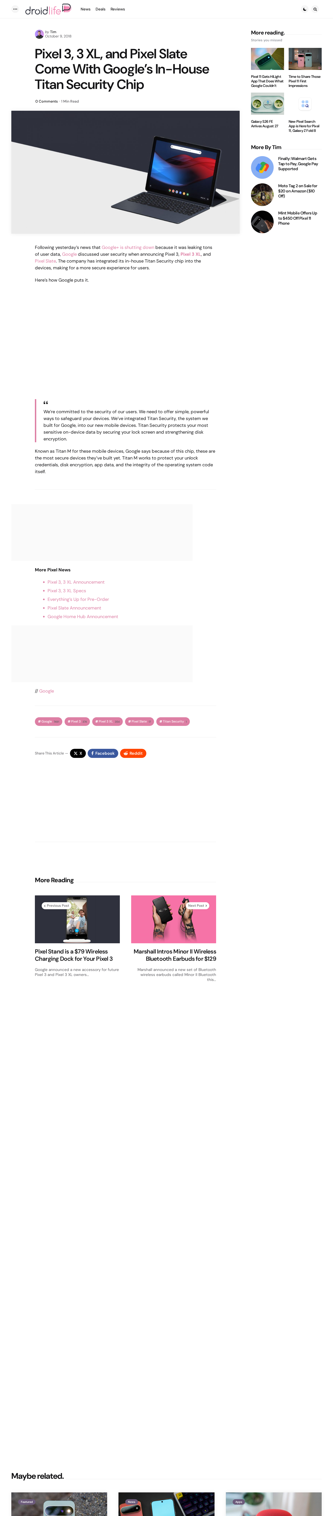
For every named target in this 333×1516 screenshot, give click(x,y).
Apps (238, 1502)
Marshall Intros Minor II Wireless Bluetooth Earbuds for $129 (175, 955)
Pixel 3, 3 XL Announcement (76, 582)
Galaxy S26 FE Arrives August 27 (264, 123)
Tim (53, 31)
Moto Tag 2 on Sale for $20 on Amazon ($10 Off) (297, 191)
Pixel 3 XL (109, 721)
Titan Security (175, 721)
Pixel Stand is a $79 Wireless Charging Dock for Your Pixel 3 (74, 955)
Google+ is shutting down (128, 247)
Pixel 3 (79, 721)
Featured (27, 1502)
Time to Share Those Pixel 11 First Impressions (305, 81)
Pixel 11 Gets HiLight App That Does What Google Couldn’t (267, 81)
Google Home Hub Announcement (83, 616)
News (131, 1502)
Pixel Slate (45, 261)
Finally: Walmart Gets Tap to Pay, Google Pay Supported (298, 164)
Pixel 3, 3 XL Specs (67, 591)
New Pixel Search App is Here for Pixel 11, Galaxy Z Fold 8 (304, 126)
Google (69, 254)
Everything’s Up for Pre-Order (78, 599)
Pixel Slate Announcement (74, 608)
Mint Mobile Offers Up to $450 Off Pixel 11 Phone (297, 218)
